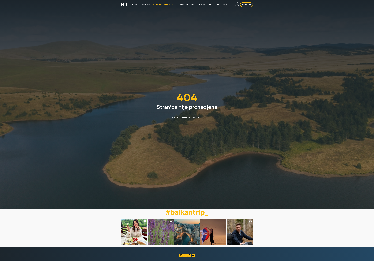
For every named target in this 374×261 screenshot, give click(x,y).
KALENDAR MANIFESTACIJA (163, 5)
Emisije (134, 5)
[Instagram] (181, 255)
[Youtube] (193, 255)
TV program (145, 5)
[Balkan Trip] (126, 5)
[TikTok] (185, 255)
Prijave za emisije (222, 5)
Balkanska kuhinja (205, 5)
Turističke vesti (182, 5)
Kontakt (245, 5)
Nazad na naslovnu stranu (187, 117)
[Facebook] (189, 255)
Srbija (193, 5)
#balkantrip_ (187, 212)
